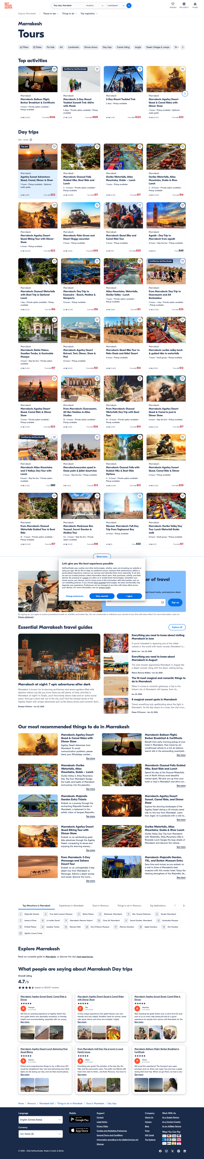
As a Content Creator (171, 1122)
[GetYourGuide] (8, 5)
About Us (149, 1117)
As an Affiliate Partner (171, 1126)
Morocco (31, 1103)
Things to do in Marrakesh (70, 1103)
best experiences (85, 956)
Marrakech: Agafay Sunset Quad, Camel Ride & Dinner (43, 998)
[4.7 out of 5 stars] (26, 987)
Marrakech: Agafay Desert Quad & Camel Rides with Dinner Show (101, 998)
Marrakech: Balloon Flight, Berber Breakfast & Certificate (156, 1050)
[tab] (36, 905)
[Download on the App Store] (79, 1130)
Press (147, 1131)
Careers (148, 1122)
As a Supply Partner (170, 1117)
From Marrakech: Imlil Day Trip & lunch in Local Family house (100, 1050)
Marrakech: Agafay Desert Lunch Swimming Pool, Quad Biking (44, 1050)
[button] (38, 93)
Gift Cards (149, 1135)
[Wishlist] (173, 4)
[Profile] (195, 4)
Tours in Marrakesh (95, 1103)
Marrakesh (51, 956)
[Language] (184, 4)
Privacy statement (26, 617)
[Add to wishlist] (54, 69)
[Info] (30, 139)
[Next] (185, 94)
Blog (147, 1126)
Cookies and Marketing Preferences (112, 1131)
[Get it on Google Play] (79, 1119)
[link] (38, 93)
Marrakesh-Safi (46, 1103)
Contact (100, 1117)
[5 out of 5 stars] (45, 1003)
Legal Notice (102, 1122)
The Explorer (150, 1140)
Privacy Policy (102, 1126)
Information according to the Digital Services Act (117, 1140)
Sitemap (100, 1144)
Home (21, 1103)
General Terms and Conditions (110, 1135)
